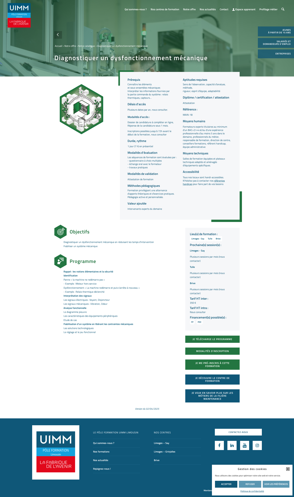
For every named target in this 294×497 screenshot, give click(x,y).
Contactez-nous (238, 432)
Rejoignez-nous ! (102, 469)
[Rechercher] (282, 9)
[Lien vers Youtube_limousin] (244, 445)
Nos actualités (100, 460)
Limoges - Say (197, 238)
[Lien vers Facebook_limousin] (219, 445)
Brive (218, 238)
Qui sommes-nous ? (103, 443)
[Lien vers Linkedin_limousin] (232, 445)
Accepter (226, 484)
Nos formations (101, 451)
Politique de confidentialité (252, 491)
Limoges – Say (161, 443)
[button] (287, 469)
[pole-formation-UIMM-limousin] (19, 15)
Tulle (210, 238)
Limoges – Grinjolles (164, 451)
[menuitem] (136, 8)
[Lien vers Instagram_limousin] (257, 445)
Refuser (250, 484)
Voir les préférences (276, 484)
